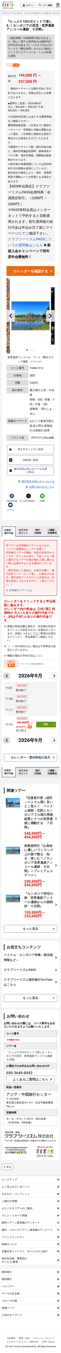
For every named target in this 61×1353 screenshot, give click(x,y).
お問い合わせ (48, 1341)
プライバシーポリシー (43, 1338)
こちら (39, 655)
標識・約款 (24, 1338)
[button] (11, 316)
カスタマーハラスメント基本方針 (22, 1341)
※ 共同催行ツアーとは (19, 590)
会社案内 (11, 1338)
